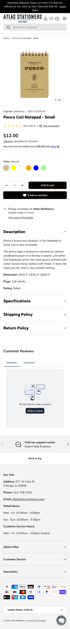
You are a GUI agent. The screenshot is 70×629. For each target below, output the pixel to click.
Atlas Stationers (18, 620)
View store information (20, 217)
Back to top (35, 458)
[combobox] (35, 27)
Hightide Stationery (13, 111)
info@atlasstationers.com (28, 499)
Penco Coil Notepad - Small (25, 38)
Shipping (8, 141)
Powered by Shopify (36, 620)
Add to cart (47, 185)
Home (6, 38)
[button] (57, 18)
